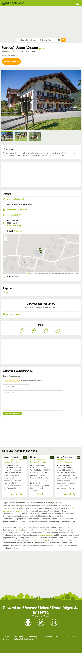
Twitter (41, 622)
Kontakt (6, 639)
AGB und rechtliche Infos (52, 637)
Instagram (54, 622)
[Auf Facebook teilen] (21, 330)
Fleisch (17, 511)
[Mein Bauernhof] (31, 3)
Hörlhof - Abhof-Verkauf (20, 48)
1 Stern (6, 381)
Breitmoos (16, 52)
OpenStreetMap (75, 273)
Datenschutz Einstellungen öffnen (27, 639)
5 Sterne (18, 381)
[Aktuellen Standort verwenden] (59, 40)
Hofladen (18, 530)
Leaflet (30, 273)
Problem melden (12, 315)
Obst (72, 508)
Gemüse (6, 511)
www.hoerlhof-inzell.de (16, 199)
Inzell (9, 52)
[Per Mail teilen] (57, 330)
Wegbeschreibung (14, 226)
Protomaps (67, 273)
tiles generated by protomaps (56, 273)
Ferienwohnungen (46, 535)
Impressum (71, 637)
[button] (41, 252)
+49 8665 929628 (14, 215)
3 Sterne (12, 381)
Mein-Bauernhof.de (39, 540)
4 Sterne (15, 381)
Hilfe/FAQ (19, 637)
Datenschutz (33, 637)
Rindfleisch (7, 292)
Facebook (28, 622)
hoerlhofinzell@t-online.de (17, 210)
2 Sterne (9, 381)
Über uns (6, 637)
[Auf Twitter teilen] (33, 330)
